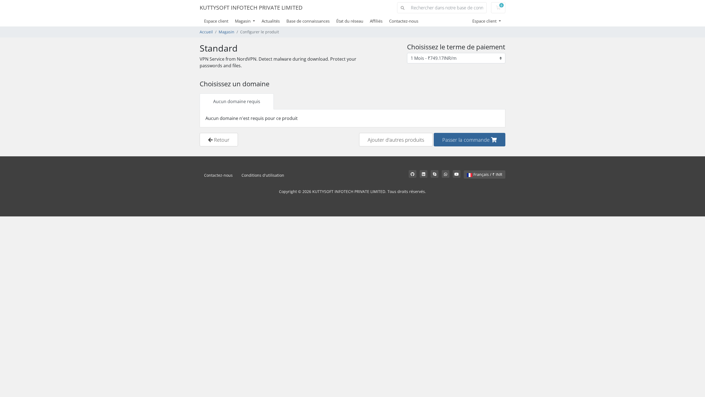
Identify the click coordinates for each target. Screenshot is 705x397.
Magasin (243, 21)
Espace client (216, 21)
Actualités (271, 21)
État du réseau (349, 21)
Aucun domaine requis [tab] (236, 101)
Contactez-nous (403, 21)
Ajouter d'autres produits (396, 139)
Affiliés (376, 21)
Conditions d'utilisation (263, 175)
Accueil (206, 31)
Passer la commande (466, 139)
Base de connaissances (308, 21)
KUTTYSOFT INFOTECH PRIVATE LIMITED (251, 7)
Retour (221, 139)
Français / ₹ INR (487, 174)
